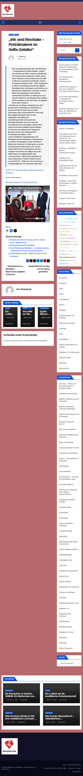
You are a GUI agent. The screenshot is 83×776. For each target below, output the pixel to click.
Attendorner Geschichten (68, 393)
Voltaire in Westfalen (66, 128)
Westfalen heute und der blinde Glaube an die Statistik (68, 168)
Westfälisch (63, 228)
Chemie (74, 260)
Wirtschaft (62, 363)
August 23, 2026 (12, 699)
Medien (61, 305)
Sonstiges (62, 328)
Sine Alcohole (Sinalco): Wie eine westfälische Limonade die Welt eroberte (69, 89)
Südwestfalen (72, 238)
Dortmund (66, 241)
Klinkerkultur (63, 513)
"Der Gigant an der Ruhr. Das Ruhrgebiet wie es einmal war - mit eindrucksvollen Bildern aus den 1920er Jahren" (68, 138)
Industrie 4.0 (63, 264)
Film (74, 228)
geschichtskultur (65, 471)
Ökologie (62, 310)
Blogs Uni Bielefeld (66, 442)
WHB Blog (63, 643)
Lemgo (61, 241)
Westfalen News (65, 357)
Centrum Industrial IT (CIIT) (69, 448)
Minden (76, 218)
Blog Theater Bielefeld (67, 429)
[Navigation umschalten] (40, 22)
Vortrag (75, 241)
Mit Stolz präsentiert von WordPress (12, 767)
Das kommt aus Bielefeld (68, 453)
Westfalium (63, 637)
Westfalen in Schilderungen (69, 352)
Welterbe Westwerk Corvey (69, 603)
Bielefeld (75, 244)
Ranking (70, 235)
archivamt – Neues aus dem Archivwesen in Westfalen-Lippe (67, 386)
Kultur (11, 34)
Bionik (70, 251)
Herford (76, 263)
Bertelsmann (62, 251)
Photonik (73, 222)
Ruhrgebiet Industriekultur (68, 571)
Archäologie (62, 254)
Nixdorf (72, 225)
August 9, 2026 (52, 699)
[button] (76, 22)
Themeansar (5, 769)
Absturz (60, 222)
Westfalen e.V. (64, 608)
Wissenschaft (44, 308)
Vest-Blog (62, 598)
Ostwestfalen (63, 235)
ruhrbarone (63, 565)
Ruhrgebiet (75, 251)
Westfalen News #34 (66, 204)
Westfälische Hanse (66, 632)
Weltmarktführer (66, 244)
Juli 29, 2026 (11, 722)
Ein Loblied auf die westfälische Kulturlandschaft (66, 79)
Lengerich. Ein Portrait (67, 198)
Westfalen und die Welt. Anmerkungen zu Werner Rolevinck (68, 183)
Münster (71, 264)
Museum (68, 225)
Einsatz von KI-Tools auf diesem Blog (55, 768)
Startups (62, 260)
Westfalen (70, 219)
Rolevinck (22, 56)
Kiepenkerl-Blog (65, 507)
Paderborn (67, 222)
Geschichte (63, 278)
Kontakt (78, 768)
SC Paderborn (73, 247)
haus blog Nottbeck (66, 484)
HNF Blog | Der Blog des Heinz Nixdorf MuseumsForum (68, 492)
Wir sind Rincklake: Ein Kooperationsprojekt (21, 182)
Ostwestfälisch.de (65, 560)
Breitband (71, 241)
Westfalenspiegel (65, 627)
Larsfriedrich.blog (65, 531)
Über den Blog (76, 771)
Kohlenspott (63, 518)
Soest (66, 254)
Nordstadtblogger (65, 555)
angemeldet (15, 340)
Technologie (63, 339)
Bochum (67, 251)
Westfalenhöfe (64, 621)
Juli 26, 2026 (51, 722)
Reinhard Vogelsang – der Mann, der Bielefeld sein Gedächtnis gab (68, 111)
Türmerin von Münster (67, 592)
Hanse (70, 228)
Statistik (60, 218)
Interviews (63, 283)
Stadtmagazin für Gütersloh (69, 587)
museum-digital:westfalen (68, 549)
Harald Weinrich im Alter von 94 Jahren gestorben (39, 269)
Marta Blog (63, 536)
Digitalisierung (63, 238)
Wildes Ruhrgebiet (66, 648)
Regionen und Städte (27, 308)
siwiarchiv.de (64, 576)
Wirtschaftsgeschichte (67, 257)
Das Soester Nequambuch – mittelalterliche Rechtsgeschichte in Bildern (59, 718)
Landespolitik (64, 299)
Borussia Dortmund (64, 247)
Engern (64, 218)
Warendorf (62, 225)
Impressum (71, 768)
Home (64, 765)
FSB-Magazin (64, 466)
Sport (61, 334)
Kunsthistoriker (69, 260)
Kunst (16, 34)
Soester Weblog (65, 581)
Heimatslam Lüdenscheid (68, 175)
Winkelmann (71, 254)
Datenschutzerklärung (74, 765)
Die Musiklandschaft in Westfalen (22, 245)
